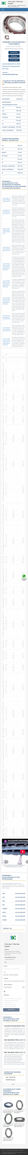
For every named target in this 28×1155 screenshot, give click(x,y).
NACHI (4, 916)
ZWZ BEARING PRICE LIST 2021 (14, 49)
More (13, 1084)
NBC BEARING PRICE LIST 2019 (15, 1053)
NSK (3, 893)
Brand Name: (6, 99)
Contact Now (14, 52)
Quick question (8, 984)
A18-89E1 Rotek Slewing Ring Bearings (6, 212)
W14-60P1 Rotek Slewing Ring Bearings (6, 318)
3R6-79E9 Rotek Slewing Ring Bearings (6, 250)
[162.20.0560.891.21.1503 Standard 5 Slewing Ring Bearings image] (14, 27)
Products (7, 12)
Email (5, 966)
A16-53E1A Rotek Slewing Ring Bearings (6, 330)
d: (2, 120)
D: (2, 173)
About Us (3, 1150)
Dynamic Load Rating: (8, 127)
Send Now (11, 1010)
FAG (3, 905)
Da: (3, 111)
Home (2, 12)
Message (6, 995)
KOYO (4, 912)
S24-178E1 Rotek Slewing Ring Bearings (6, 201)
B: (3, 124)
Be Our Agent (14, 60)
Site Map (16, 1150)
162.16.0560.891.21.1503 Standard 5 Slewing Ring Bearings (6, 301)
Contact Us (10, 1150)
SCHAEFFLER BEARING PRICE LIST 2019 (16, 1026)
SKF (3, 897)
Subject (5, 978)
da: (3, 107)
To (4, 972)
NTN (3, 901)
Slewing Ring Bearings (15, 12)
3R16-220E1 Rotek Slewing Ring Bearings (6, 231)
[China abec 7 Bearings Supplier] (4, 3)
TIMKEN (4, 908)
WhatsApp (14, 56)
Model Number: (6, 102)
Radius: (4, 114)
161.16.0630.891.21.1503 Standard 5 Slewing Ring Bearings (6, 267)
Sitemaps (21, 1150)
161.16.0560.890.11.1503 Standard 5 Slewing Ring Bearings (6, 284)
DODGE (4, 920)
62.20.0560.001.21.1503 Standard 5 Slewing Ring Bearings (6, 342)
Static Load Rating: (8, 130)
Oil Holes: (5, 117)
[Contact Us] (24, 577)
